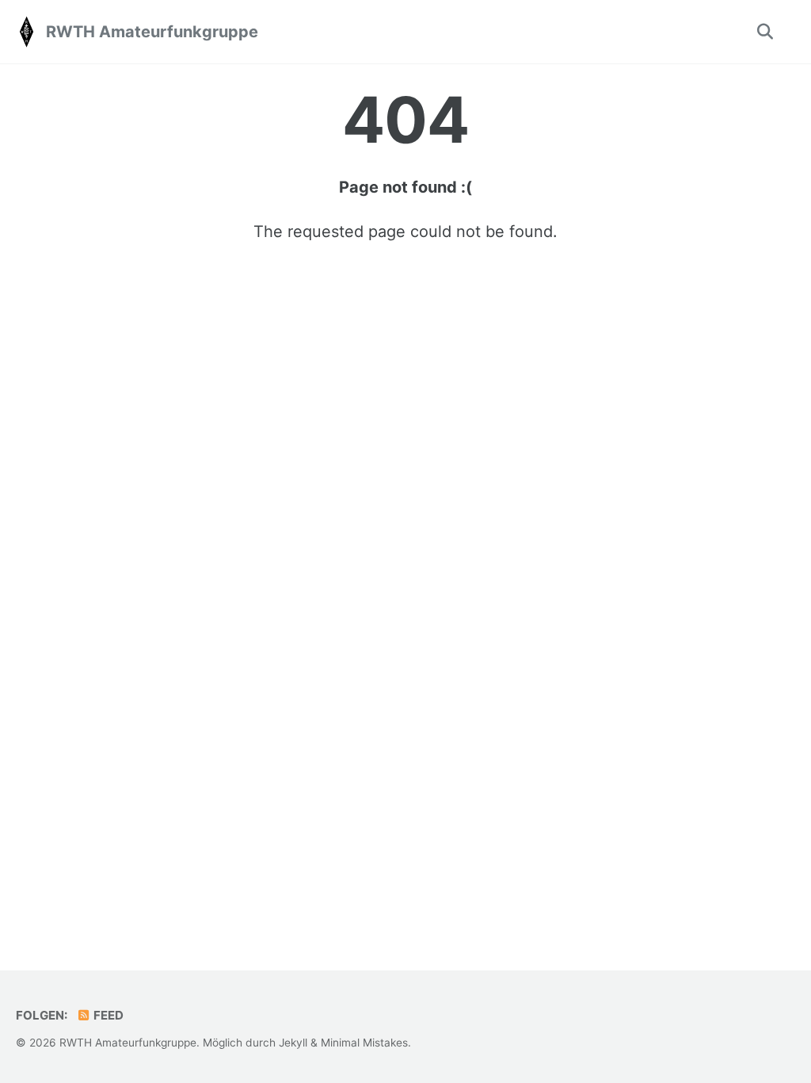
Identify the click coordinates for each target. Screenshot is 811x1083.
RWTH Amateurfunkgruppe (152, 31)
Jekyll (293, 1042)
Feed (107, 1015)
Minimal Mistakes (364, 1042)
